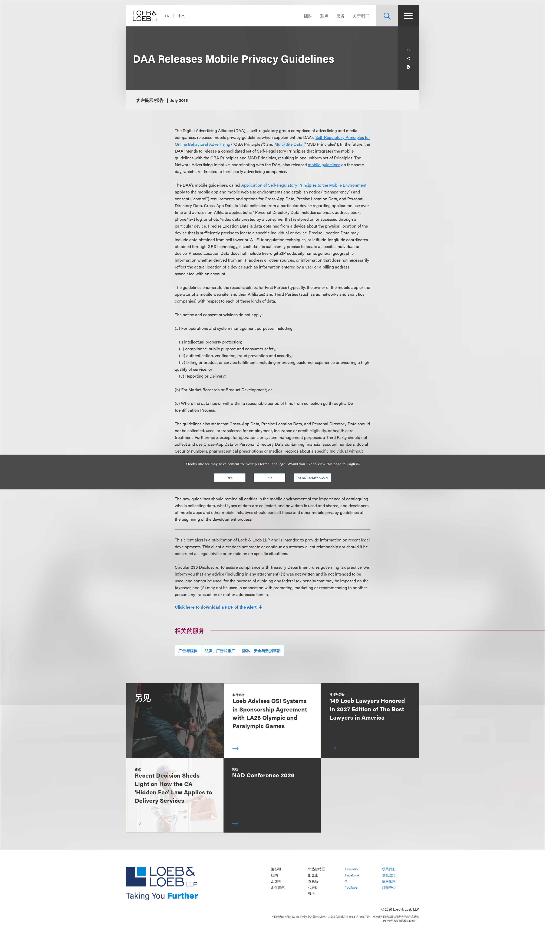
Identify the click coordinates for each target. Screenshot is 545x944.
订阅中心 (389, 887)
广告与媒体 (188, 650)
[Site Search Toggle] (387, 15)
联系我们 (389, 868)
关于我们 (361, 16)
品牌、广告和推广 (220, 650)
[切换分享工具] (408, 58)
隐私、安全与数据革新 (261, 650)
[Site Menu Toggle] (408, 15)
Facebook (352, 875)
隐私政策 (389, 875)
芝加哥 (276, 881)
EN (167, 15)
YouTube (351, 887)
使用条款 (389, 881)
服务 (340, 16)
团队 (308, 16)
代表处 (313, 887)
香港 (311, 893)
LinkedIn (351, 868)
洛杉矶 (276, 868)
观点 (324, 16)
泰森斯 (313, 881)
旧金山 (313, 875)
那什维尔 (278, 887)
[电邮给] (408, 50)
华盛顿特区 (316, 868)
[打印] (408, 67)
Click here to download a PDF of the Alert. (216, 607)
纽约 (274, 875)
